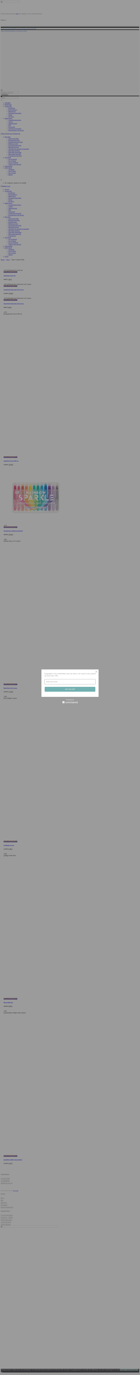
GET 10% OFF (70, 689)
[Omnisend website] (70, 701)
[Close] (96, 671)
